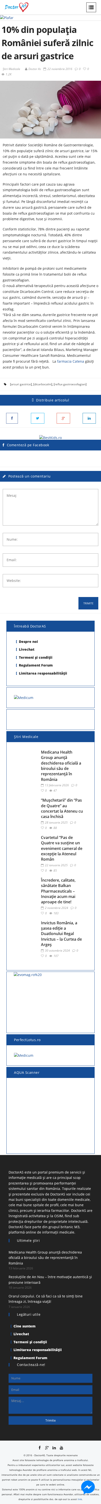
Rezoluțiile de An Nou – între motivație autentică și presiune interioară (50, 1280)
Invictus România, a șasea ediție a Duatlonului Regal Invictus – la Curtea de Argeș (61, 933)
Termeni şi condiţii (35, 657)
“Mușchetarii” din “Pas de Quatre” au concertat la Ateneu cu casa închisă (62, 808)
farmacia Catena (70, 361)
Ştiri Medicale (11, 69)
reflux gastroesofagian (70, 384)
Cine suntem (24, 1326)
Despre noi (28, 641)
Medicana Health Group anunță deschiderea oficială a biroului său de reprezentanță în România (61, 765)
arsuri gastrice (21, 384)
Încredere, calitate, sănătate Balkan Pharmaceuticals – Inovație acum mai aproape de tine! (58, 891)
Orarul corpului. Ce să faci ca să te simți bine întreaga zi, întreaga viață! (46, 1299)
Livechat (26, 649)
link (80, 1499)
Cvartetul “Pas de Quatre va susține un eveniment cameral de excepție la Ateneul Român (61, 848)
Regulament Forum (36, 665)
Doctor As (34, 69)
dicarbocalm (42, 384)
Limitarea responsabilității (43, 673)
